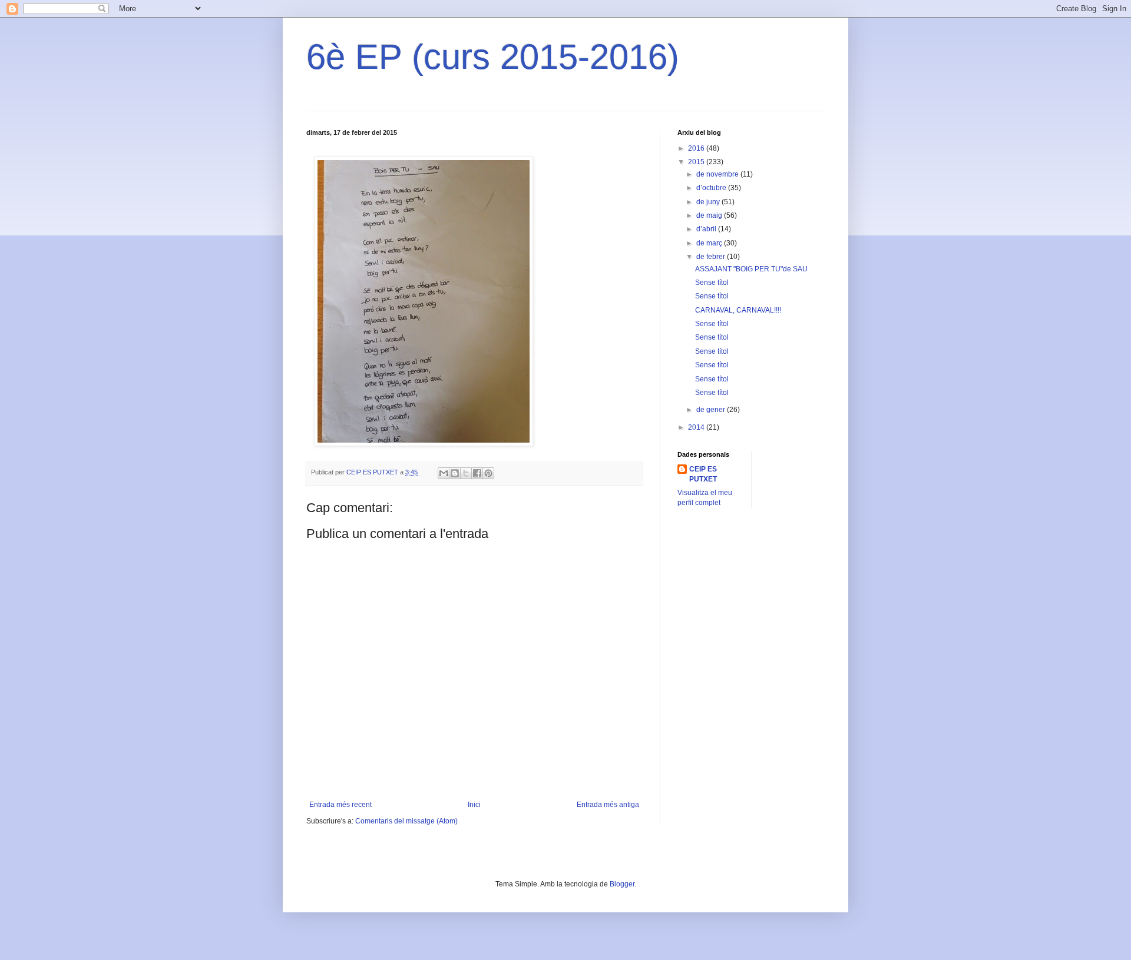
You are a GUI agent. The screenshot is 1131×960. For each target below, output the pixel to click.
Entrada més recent (340, 804)
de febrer (711, 257)
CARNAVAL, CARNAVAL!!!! (738, 310)
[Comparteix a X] (466, 473)
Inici (474, 804)
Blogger (622, 884)
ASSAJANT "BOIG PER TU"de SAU (751, 269)
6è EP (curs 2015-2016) (492, 57)
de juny (709, 202)
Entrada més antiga (608, 804)
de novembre (718, 174)
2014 (697, 427)
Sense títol (712, 282)
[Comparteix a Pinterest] (488, 473)
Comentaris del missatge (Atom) (406, 821)
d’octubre (712, 188)
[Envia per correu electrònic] (443, 473)
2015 (697, 162)
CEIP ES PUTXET (703, 474)
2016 (697, 148)
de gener (711, 410)
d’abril (707, 229)
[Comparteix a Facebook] (477, 473)
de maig (710, 215)
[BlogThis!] (455, 473)
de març (710, 243)
